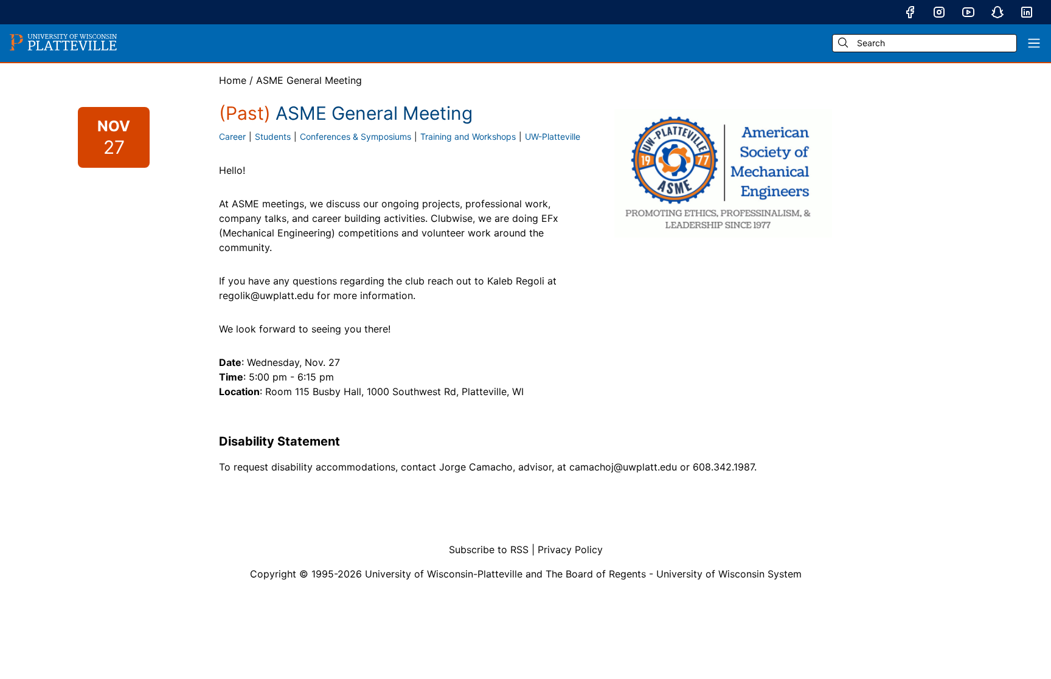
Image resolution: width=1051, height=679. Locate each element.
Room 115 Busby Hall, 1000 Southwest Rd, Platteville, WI (394, 391)
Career (232, 136)
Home (232, 80)
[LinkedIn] (1026, 12)
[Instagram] (939, 12)
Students (273, 136)
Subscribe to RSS (489, 549)
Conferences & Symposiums (355, 136)
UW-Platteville (552, 136)
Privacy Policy (570, 549)
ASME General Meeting (309, 80)
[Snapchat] (997, 12)
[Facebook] (910, 12)
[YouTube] (968, 12)
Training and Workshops (468, 136)
